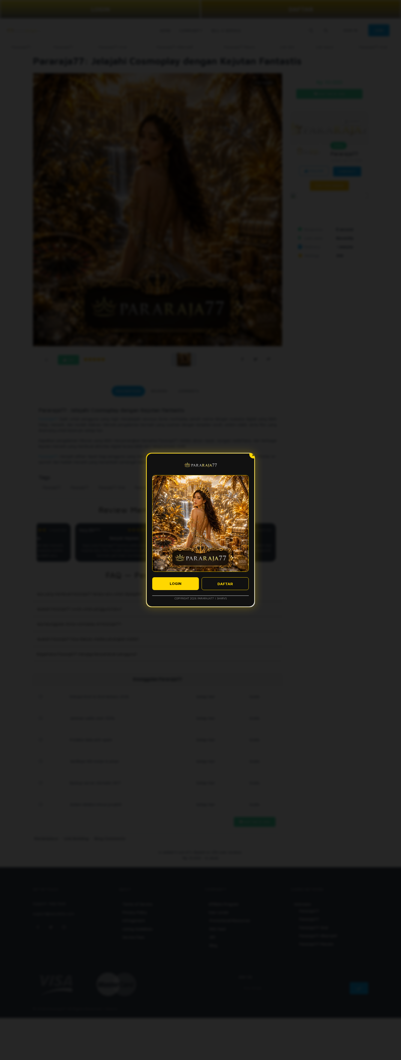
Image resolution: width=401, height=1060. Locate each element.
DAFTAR (225, 583)
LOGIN (175, 583)
